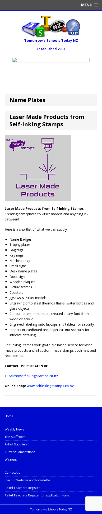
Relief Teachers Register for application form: (37, 495)
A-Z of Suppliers (16, 444)
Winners (11, 459)
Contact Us (12, 472)
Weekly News (14, 429)
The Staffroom (15, 437)
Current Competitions (20, 452)
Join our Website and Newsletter (28, 480)
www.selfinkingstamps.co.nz (50, 385)
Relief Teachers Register (22, 488)
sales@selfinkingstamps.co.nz (33, 376)
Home (9, 416)
